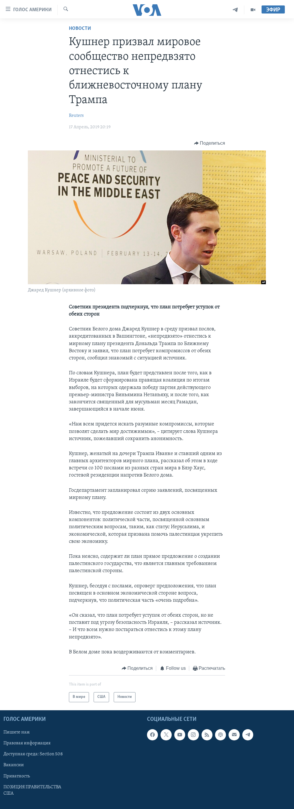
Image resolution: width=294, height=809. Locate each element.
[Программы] (253, 9)
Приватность (16, 776)
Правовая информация (27, 743)
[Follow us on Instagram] (193, 734)
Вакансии (13, 765)
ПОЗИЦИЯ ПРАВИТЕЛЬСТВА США (32, 790)
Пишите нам (16, 732)
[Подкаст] (220, 734)
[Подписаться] (234, 734)
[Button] (209, 143)
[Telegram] (235, 9)
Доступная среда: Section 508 (33, 754)
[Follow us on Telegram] (247, 734)
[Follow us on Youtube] (179, 734)
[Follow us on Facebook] (152, 734)
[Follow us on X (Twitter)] (165, 734)
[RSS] (207, 734)
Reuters (76, 115)
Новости (80, 28)
